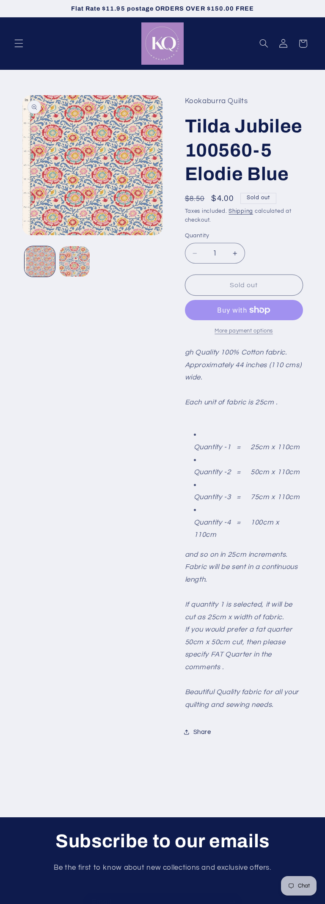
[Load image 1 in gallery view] (40, 261)
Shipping (241, 211)
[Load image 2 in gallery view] (74, 261)
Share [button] (202, 732)
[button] (18, 43)
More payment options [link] (244, 331)
